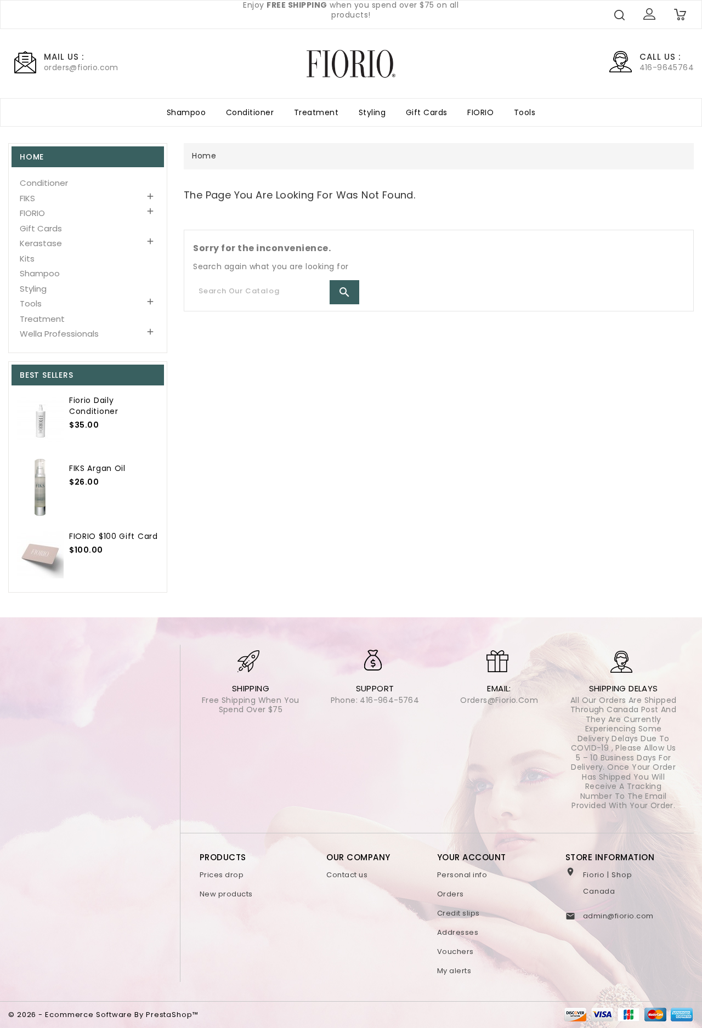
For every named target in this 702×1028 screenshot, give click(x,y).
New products (226, 894)
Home (32, 156)
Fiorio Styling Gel (110, 400)
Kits (27, 258)
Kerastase (41, 243)
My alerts (454, 970)
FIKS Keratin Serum (108, 464)
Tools (525, 112)
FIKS (27, 198)
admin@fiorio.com (618, 916)
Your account (471, 857)
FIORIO (480, 112)
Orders (450, 894)
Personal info (462, 875)
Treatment (316, 112)
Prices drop (222, 875)
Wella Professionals (59, 333)
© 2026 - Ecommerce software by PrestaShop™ (103, 1014)
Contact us (346, 875)
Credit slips (458, 913)
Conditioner (250, 112)
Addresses (458, 932)
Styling (372, 112)
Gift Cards (427, 112)
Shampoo (186, 112)
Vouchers (455, 951)
